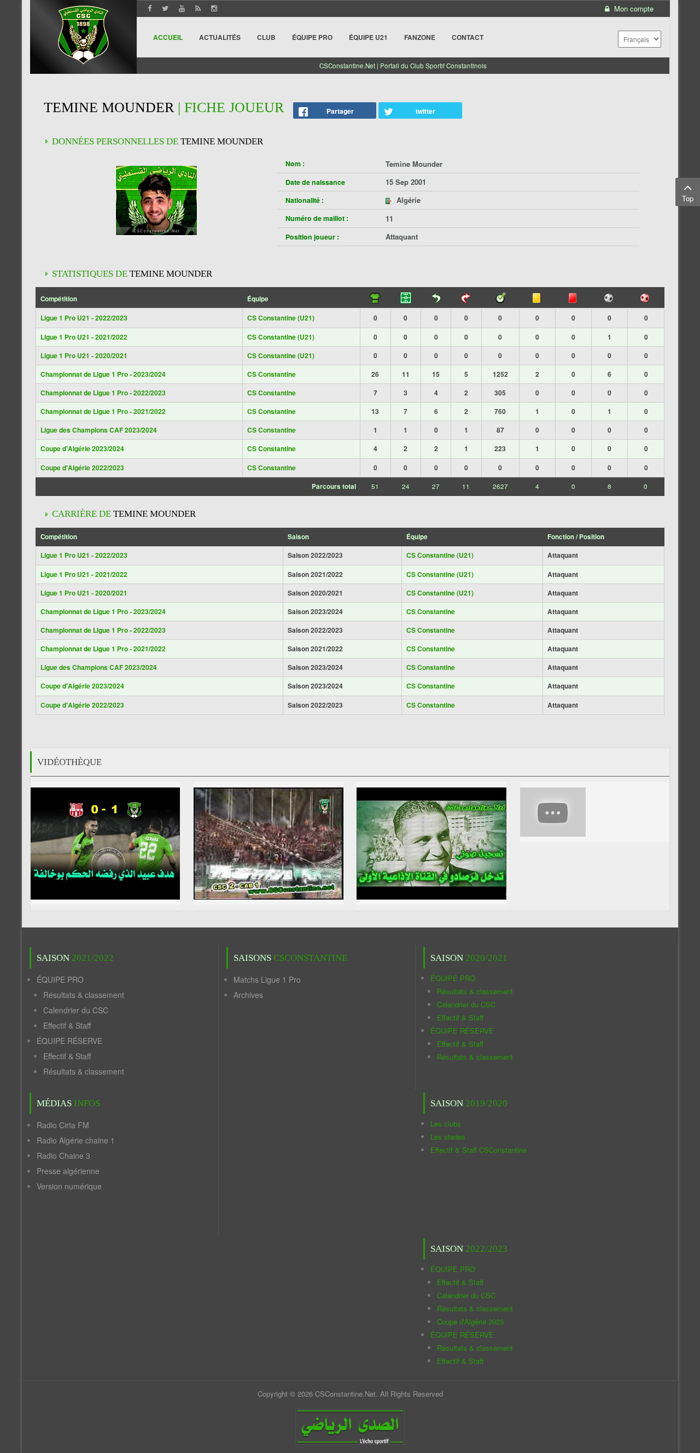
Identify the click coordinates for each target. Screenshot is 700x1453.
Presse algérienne (68, 1170)
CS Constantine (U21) (280, 318)
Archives (248, 994)
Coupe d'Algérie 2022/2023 (82, 467)
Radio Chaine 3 (63, 1155)
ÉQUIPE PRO (60, 979)
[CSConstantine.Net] (83, 33)
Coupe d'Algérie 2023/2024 (82, 448)
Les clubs (445, 1123)
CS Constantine (271, 374)
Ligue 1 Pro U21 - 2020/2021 (83, 355)
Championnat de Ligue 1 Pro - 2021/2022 (103, 411)
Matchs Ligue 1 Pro (267, 979)
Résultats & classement (83, 994)
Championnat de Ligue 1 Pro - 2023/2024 (103, 374)
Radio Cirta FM (63, 1124)
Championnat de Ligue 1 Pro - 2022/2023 (103, 393)
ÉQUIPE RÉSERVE (69, 1040)
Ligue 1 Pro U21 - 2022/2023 (83, 318)
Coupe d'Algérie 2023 (470, 1321)
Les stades (447, 1136)
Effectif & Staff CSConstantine (478, 1150)
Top (687, 198)
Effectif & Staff (67, 1025)
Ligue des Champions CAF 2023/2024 (98, 430)
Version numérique (69, 1186)
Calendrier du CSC (75, 1010)
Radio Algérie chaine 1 (76, 1140)
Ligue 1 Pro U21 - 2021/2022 (83, 337)
